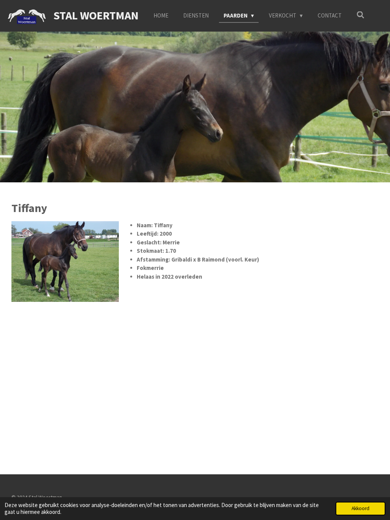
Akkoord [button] (360, 508)
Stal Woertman (96, 15)
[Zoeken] (360, 15)
